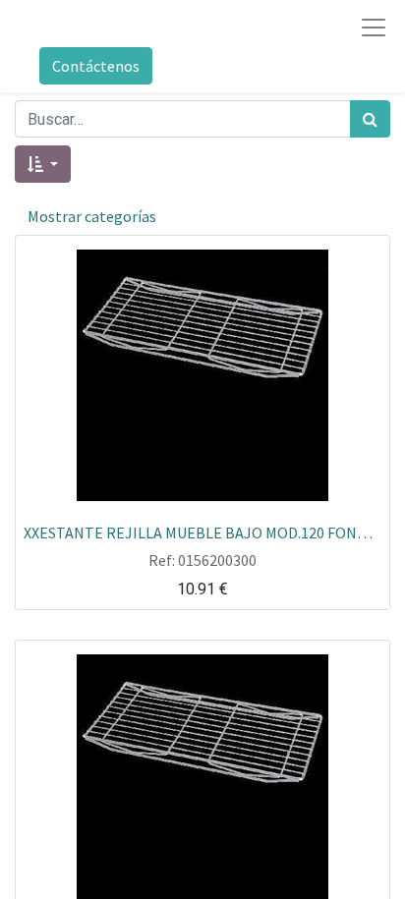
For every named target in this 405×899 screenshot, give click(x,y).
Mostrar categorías (92, 216)
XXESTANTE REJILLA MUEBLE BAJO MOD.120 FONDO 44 (202, 531)
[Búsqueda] (370, 119)
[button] (43, 164)
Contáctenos (96, 66)
